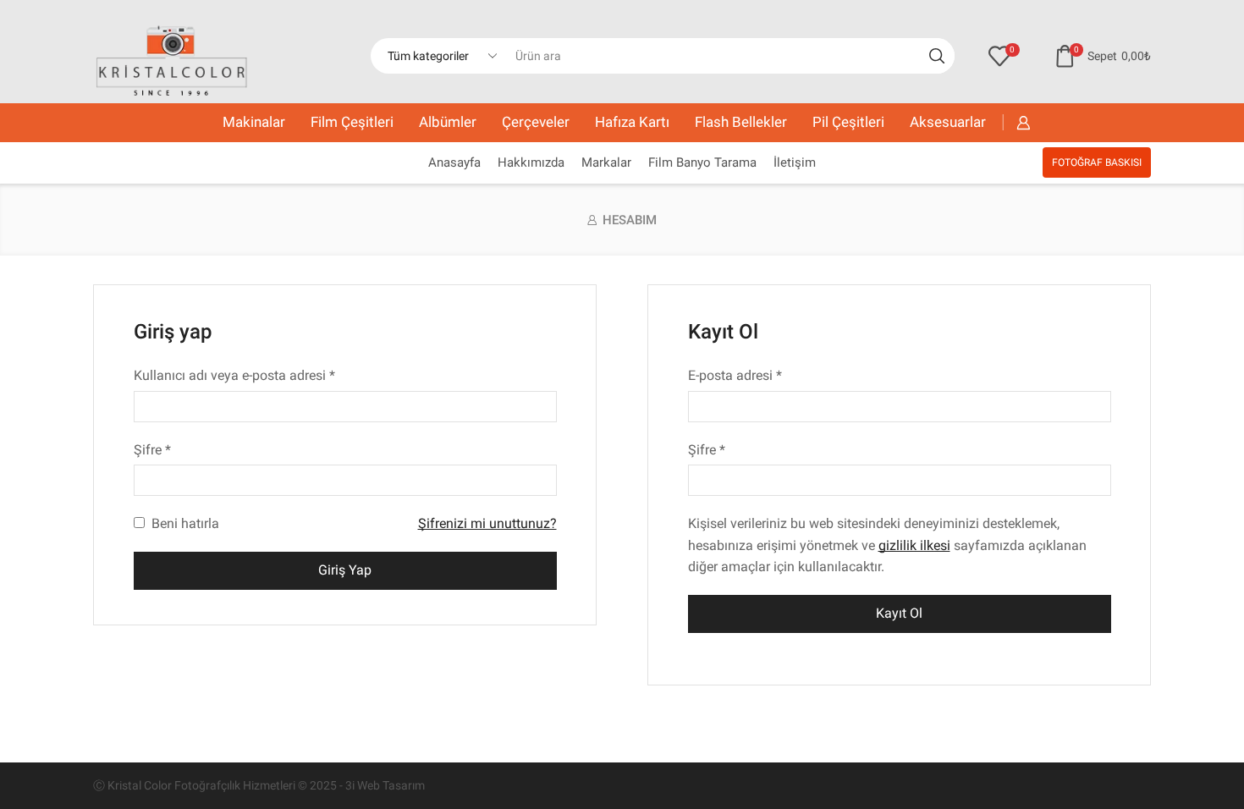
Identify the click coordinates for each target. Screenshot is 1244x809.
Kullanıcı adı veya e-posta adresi (234, 374)
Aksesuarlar (948, 122)
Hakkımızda (531, 162)
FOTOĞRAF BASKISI (1097, 162)
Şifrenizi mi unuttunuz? (487, 523)
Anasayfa (454, 162)
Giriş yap (345, 570)
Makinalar (254, 122)
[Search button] (937, 56)
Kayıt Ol (899, 613)
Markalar (606, 162)
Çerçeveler (536, 122)
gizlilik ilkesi (914, 545)
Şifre (152, 449)
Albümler (447, 122)
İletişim (794, 162)
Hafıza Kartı (632, 122)
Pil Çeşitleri (848, 122)
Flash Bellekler (741, 122)
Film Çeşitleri (352, 122)
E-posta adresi (735, 374)
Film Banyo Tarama (702, 162)
